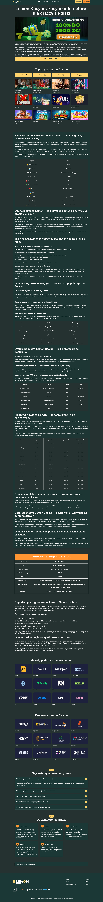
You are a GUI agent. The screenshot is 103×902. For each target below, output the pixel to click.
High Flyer (45, 1)
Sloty (39, 1)
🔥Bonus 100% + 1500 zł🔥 (51, 59)
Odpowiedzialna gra (71, 884)
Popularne (22, 75)
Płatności (87, 881)
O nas (67, 879)
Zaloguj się (79, 1)
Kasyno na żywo (55, 1)
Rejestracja (87, 1)
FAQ (67, 881)
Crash (59, 75)
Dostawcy (87, 884)
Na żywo (41, 75)
